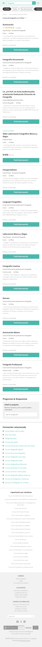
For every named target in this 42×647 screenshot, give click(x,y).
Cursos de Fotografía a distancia (17, 479)
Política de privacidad (21, 595)
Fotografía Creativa (11, 266)
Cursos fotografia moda (13, 460)
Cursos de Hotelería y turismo (20, 532)
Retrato (6, 298)
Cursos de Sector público (20, 557)
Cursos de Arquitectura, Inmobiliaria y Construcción (21, 499)
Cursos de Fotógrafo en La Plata (17, 483)
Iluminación (8, 24)
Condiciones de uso (21, 593)
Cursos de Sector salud (21, 560)
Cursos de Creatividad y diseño (20, 522)
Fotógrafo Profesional (12, 364)
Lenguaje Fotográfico (12, 202)
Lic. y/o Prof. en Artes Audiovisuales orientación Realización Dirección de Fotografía (19, 94)
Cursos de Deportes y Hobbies (20, 526)
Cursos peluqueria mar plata (16, 468)
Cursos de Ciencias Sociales (20, 512)
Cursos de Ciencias (21, 508)
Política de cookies (21, 597)
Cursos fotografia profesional (16, 464)
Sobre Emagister (21, 579)
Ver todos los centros (21, 611)
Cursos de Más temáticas (21, 543)
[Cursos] (4, 3)
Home (4, 14)
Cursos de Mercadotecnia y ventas (20, 546)
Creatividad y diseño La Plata (18, 14)
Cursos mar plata (11, 442)
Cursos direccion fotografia (15, 453)
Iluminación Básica (11, 332)
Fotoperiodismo (10, 170)
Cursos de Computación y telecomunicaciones (20, 519)
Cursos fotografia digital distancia (17, 475)
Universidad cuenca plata (14, 431)
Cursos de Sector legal (21, 553)
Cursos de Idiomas (20, 539)
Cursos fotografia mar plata (15, 457)
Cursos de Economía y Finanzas (20, 529)
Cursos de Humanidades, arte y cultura (21, 536)
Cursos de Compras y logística (20, 515)
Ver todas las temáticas (21, 583)
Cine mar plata (10, 435)
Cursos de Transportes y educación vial (21, 567)
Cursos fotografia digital (14, 449)
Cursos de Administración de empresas (20, 496)
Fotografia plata (11, 438)
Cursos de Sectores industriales (21, 564)
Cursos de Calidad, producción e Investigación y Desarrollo (21, 504)
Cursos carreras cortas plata (15, 472)
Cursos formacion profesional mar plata (20, 446)
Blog (21, 581)
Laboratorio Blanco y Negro (15, 234)
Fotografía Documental (13, 59)
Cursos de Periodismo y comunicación (20, 550)
